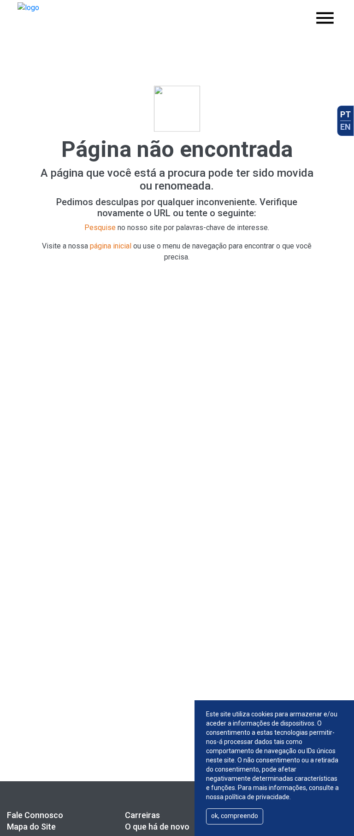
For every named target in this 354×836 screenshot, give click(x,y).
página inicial (110, 246)
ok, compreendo (234, 815)
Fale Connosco (35, 815)
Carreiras (142, 815)
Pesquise (100, 227)
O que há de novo (157, 826)
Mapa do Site (31, 826)
